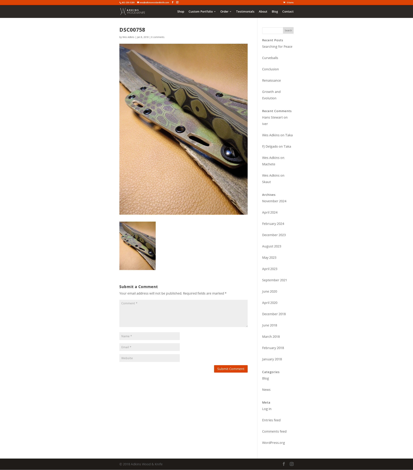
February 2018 (273, 348)
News (266, 389)
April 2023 (269, 269)
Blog (275, 11)
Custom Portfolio (201, 11)
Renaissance (271, 80)
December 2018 (274, 314)
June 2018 (269, 325)
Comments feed (274, 431)
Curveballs (270, 58)
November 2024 (274, 201)
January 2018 (272, 359)
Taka (289, 135)
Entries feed (271, 420)
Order (224, 11)
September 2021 (274, 280)
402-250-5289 (128, 2)
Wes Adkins (128, 37)
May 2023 (269, 257)
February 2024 (273, 223)
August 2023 (271, 246)
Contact (288, 11)
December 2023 (274, 235)
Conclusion (270, 69)
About (263, 11)
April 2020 (269, 302)
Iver (265, 124)
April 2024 (269, 212)
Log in (267, 409)
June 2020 (269, 291)
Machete (268, 164)
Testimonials (245, 11)
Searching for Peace (277, 46)
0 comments (157, 37)
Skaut (266, 182)
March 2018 (271, 336)
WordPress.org (273, 442)
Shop (180, 11)
